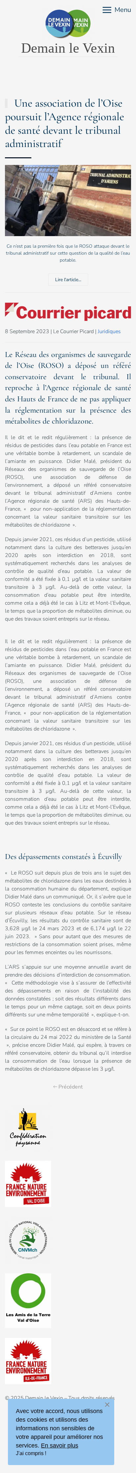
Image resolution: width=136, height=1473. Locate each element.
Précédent (70, 1087)
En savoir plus (59, 1445)
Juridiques (109, 331)
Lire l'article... (68, 280)
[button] (117, 10)
